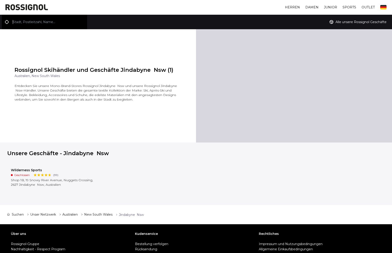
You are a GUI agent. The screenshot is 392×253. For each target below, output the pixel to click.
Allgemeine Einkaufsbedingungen (286, 249)
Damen (311, 7)
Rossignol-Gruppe (25, 244)
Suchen (18, 214)
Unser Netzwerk (43, 214)
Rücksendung (146, 249)
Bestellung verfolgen (151, 244)
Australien (70, 214)
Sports (349, 7)
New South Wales (98, 214)
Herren (292, 7)
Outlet (368, 7)
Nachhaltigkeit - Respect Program (38, 249)
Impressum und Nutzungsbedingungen (291, 244)
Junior (330, 7)
